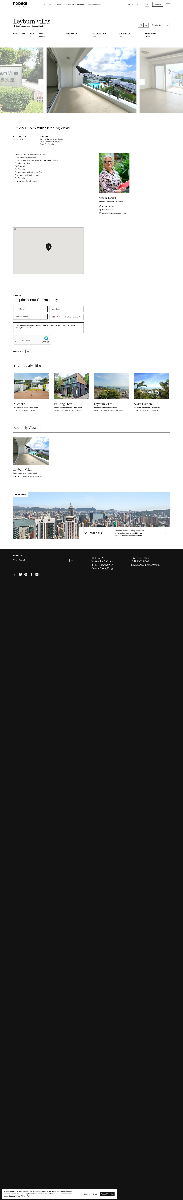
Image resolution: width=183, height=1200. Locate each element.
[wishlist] (147, 4)
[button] (56, 317)
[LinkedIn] (14, 574)
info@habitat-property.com (145, 564)
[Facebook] (31, 574)
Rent (51, 4)
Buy (43, 4)
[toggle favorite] (146, 25)
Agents (59, 4)
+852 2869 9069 (140, 557)
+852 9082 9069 (140, 561)
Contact (157, 4)
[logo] (20, 4)
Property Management (75, 4)
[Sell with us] (91, 515)
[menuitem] (14, 574)
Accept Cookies (107, 1194)
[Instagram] (20, 574)
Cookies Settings (90, 1194)
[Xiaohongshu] (36, 574)
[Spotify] (25, 574)
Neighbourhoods (94, 4)
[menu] (168, 4)
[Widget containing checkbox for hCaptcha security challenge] (32, 340)
